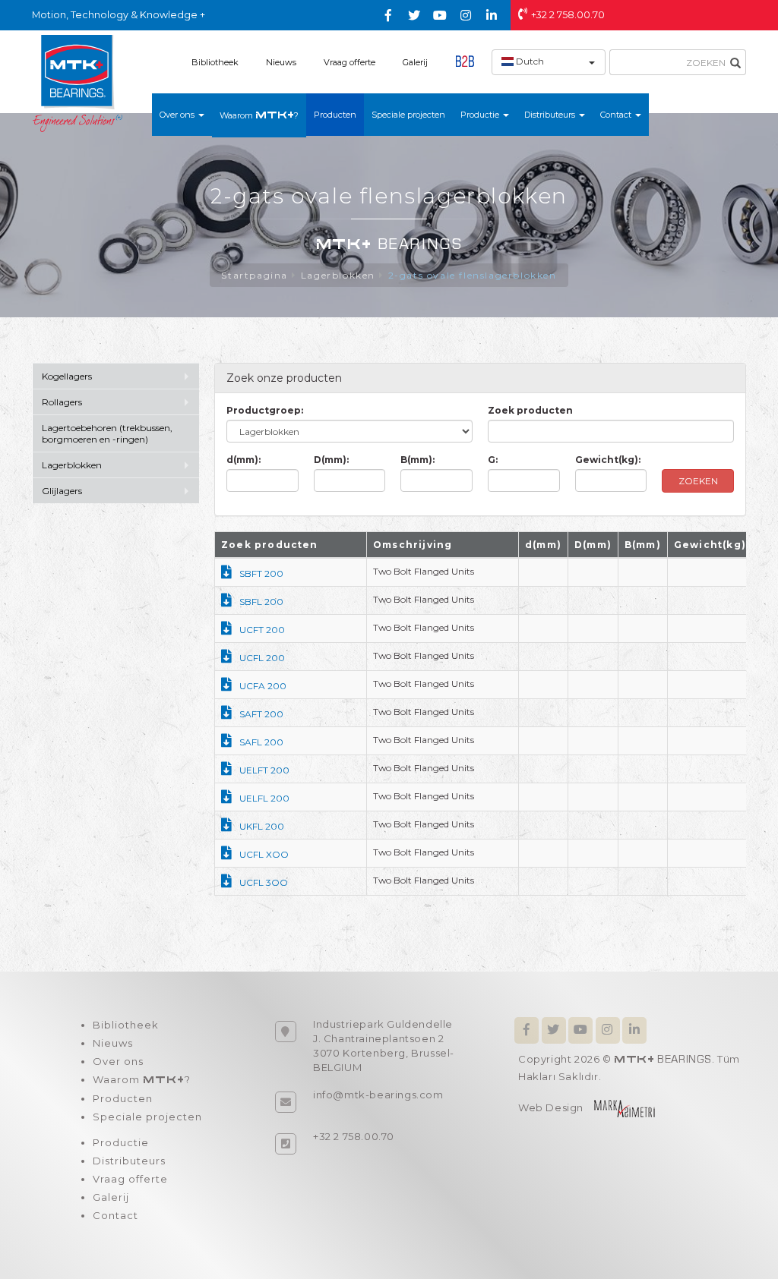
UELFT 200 (264, 770)
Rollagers (62, 402)
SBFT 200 (261, 573)
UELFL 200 (264, 798)
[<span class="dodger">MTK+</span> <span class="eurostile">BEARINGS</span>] (77, 83)
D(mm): (331, 459)
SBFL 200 (261, 601)
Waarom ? (259, 115)
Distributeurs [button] (550, 114)
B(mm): (417, 459)
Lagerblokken (338, 275)
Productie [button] (480, 114)
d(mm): (243, 459)
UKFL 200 (261, 826)
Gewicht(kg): (607, 459)
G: (493, 459)
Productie (121, 1142)
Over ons (118, 1061)
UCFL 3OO (263, 882)
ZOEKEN (698, 481)
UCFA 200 (262, 685)
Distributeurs (129, 1161)
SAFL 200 (261, 742)
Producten (335, 114)
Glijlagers (62, 490)
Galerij (415, 62)
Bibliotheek (215, 62)
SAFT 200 (261, 714)
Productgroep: (264, 410)
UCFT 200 (262, 629)
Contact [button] (617, 114)
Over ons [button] (178, 114)
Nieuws (281, 62)
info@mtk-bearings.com (378, 1094)
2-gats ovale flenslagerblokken (472, 275)
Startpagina (254, 275)
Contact (115, 1215)
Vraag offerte (349, 62)
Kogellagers (67, 376)
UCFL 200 (262, 657)
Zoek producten (530, 410)
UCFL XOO (264, 854)
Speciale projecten (408, 114)
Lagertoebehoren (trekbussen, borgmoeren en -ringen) (107, 433)
